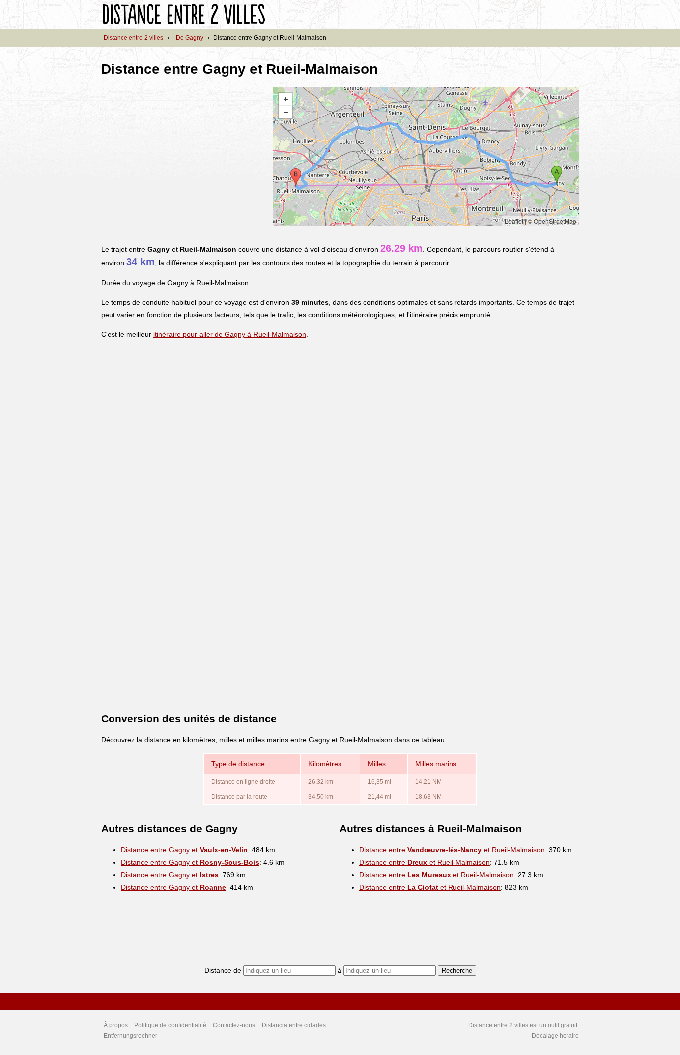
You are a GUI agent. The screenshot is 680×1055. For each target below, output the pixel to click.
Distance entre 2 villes (133, 37)
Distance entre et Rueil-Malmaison (452, 850)
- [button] (285, 112)
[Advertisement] (184, 156)
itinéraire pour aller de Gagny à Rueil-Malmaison (229, 334)
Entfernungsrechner (130, 1035)
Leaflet (514, 221)
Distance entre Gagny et (184, 850)
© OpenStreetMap (552, 221)
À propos (116, 1025)
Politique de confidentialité (170, 1025)
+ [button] (285, 99)
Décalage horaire (555, 1035)
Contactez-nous (234, 1025)
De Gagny (189, 37)
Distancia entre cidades (294, 1025)
